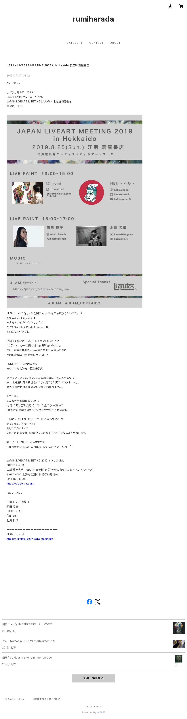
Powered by (89, 712)
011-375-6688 (16, 479)
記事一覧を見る (93, 678)
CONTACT (96, 42)
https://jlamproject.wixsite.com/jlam (30, 538)
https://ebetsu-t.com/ (21, 483)
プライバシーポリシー (16, 699)
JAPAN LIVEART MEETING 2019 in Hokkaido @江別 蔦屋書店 (48, 65)
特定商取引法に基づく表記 (46, 699)
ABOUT (115, 42)
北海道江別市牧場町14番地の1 (42, 474)
